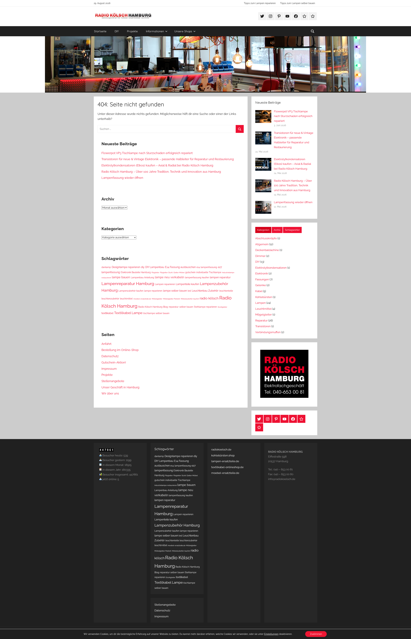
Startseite (100, 31)
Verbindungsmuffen (267, 332)
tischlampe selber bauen (156, 313)
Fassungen (262, 279)
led (189, 290)
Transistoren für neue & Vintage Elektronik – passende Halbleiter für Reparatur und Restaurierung (167, 159)
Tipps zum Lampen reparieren (260, 3)
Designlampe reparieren (126, 267)
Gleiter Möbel (178, 272)
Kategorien (263, 230)
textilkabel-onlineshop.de (227, 467)
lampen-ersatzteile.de (225, 461)
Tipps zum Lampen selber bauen (297, 3)
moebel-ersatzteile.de (142, 299)
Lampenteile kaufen (187, 284)
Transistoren (263, 326)
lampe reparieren (153, 290)
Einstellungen (271, 634)
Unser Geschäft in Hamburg (120, 387)
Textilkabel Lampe (128, 313)
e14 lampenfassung (207, 267)
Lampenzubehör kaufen (130, 290)
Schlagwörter (292, 230)
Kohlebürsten (263, 297)
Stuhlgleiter (222, 307)
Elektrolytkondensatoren (271, 267)
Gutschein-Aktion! (113, 362)
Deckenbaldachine (267, 250)
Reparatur (261, 320)
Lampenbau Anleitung (142, 277)
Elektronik (261, 273)
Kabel (258, 291)
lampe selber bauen (175, 290)
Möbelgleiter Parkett (171, 299)
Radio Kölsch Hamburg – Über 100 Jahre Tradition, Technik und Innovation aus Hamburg (161, 171)
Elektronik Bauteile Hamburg (136, 272)
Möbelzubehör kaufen (190, 299)
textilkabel (107, 313)
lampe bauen (121, 277)
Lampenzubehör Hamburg (177, 525)
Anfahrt (106, 343)
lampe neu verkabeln (169, 277)
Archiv (277, 230)
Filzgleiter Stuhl (166, 272)
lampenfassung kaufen (197, 277)
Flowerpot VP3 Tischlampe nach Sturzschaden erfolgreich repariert (147, 153)
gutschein (190, 272)
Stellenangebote (112, 381)
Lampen (260, 302)
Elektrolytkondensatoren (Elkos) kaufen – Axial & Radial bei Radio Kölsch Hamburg (157, 165)
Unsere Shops (183, 31)
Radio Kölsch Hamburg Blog (153, 307)
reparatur (174, 307)
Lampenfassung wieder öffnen (122, 177)
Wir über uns (110, 393)
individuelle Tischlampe (208, 272)
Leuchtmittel (263, 308)
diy (142, 267)
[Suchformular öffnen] (312, 31)
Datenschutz (110, 356)
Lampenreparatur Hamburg (127, 283)
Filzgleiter (155, 272)
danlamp (106, 267)
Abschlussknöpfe (266, 238)
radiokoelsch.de (221, 449)
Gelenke (260, 285)
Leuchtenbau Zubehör (205, 290)
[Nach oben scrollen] (405, 633)
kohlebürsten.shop (223, 455)
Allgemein (261, 244)
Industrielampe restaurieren (165, 485)
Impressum (109, 368)
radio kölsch (209, 298)
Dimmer (260, 256)
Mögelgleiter (263, 314)
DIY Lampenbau (154, 267)
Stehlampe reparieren (205, 307)
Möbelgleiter (157, 299)
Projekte (132, 31)
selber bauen (186, 307)
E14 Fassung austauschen (180, 267)
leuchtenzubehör (110, 298)
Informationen (155, 31)
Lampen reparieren (165, 284)
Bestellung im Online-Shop (120, 350)
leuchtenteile (226, 290)
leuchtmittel (126, 298)
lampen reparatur (220, 277)
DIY (117, 31)
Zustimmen (316, 634)
